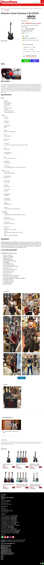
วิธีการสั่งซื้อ (3, 494)
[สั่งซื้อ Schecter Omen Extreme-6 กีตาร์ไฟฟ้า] (26, 61)
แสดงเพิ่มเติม (21, 377)
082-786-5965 (16, 531)
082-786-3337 (14, 518)
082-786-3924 (10, 526)
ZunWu (2, 444)
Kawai (2, 559)
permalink (11, 444)
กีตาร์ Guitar (29, 8)
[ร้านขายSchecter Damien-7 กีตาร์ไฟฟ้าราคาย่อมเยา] (8, 457)
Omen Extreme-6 (27, 442)
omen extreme (20, 442)
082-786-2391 (16, 532)
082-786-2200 (16, 525)
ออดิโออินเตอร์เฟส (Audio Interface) (7, 552)
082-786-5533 (14, 519)
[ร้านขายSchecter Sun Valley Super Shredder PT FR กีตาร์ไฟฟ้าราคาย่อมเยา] (35, 477)
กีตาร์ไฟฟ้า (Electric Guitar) (6, 545)
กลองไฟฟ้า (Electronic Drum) (6, 551)
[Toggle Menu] (42, 1)
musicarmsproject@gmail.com (31, 56)
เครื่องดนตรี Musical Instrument (18, 8)
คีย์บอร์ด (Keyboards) (5, 547)
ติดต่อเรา (3, 496)
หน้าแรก (3, 4)
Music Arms (3, 8)
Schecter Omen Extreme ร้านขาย (23, 443)
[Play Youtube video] (11, 73)
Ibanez (2, 557)
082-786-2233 (18, 530)
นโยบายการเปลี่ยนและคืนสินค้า (7, 497)
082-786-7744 (16, 522)
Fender (2, 555)
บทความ (20, 4)
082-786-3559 (14, 517)
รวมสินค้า (3, 499)
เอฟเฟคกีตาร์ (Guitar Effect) (6, 550)
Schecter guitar (33, 442)
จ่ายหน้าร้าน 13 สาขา (27, 47)
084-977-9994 (14, 521)
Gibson (2, 556)
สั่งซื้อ (16, 4)
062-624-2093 (14, 515)
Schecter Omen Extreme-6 (34, 443)
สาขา (8, 4)
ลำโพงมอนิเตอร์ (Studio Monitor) (7, 554)
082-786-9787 (14, 529)
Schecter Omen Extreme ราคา (11, 443)
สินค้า (12, 4)
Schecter (7, 10)
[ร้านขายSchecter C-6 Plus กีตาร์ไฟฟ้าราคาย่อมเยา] (21, 457)
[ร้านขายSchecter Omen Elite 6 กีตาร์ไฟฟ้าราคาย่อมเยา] (8, 477)
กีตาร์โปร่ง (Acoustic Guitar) (6, 546)
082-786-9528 (11, 527)
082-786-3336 (13, 523)
